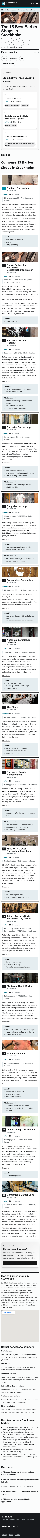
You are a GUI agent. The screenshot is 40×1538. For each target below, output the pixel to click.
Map (22, 58)
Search (13, 10)
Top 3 (5, 58)
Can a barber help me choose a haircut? (18, 1487)
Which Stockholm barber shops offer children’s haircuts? (20, 1480)
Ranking (13, 58)
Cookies (17, 1535)
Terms (11, 1535)
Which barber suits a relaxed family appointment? (15, 1500)
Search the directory (11, 1526)
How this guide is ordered (12, 47)
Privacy (4, 1535)
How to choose (8, 64)
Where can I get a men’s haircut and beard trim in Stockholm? (18, 1473)
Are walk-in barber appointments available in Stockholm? (19, 1493)
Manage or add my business (20, 1263)
